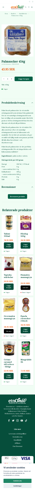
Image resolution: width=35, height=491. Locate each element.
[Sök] (25, 7)
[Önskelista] (28, 7)
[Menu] (3, 7)
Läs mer (25, 288)
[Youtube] (22, 420)
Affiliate (17, 443)
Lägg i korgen (8, 245)
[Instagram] (17, 420)
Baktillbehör (23, 13)
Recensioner (9, 186)
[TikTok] (26, 420)
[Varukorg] (31, 7)
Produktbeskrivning (13, 102)
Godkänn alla (17, 481)
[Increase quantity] (11, 79)
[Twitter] (13, 420)
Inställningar (17, 486)
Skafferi (13, 13)
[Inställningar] (29, 1)
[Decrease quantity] (4, 79)
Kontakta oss (17, 437)
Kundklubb (17, 440)
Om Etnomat (17, 446)
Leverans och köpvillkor (17, 434)
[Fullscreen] (17, 40)
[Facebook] (9, 420)
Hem (6, 13)
